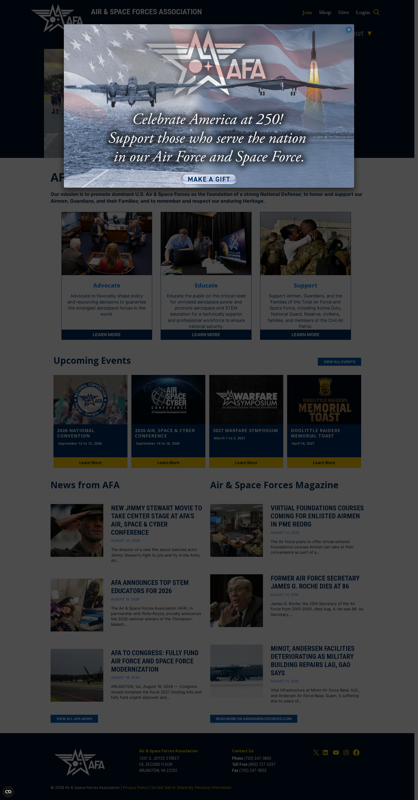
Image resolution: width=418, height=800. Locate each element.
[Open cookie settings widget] (8, 792)
